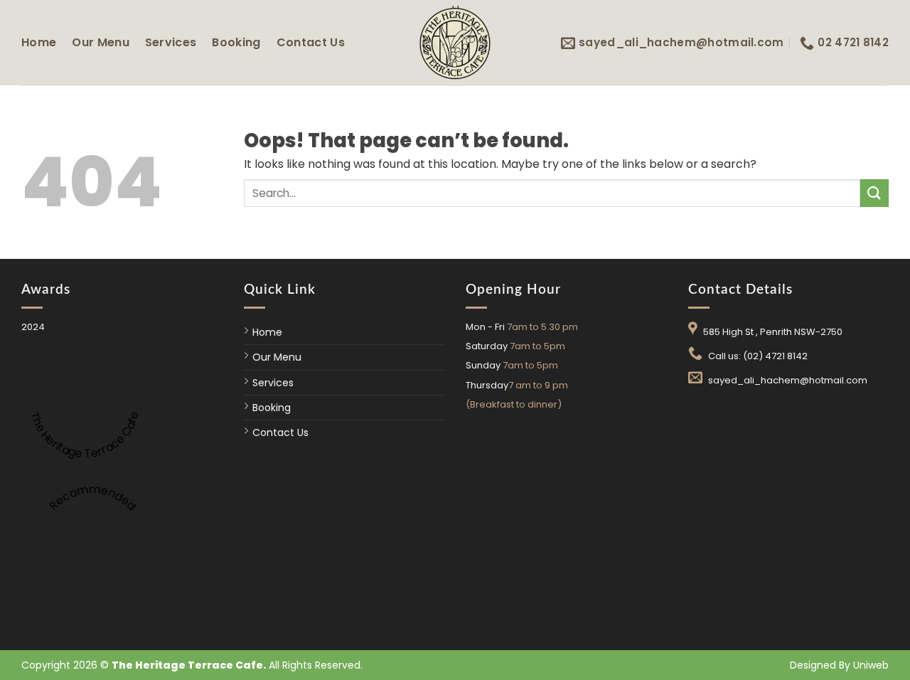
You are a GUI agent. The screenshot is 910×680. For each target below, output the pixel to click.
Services (171, 42)
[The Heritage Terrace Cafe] (455, 42)
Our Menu (100, 42)
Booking (236, 42)
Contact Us (311, 42)
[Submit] (874, 193)
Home (38, 42)
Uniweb (871, 665)
